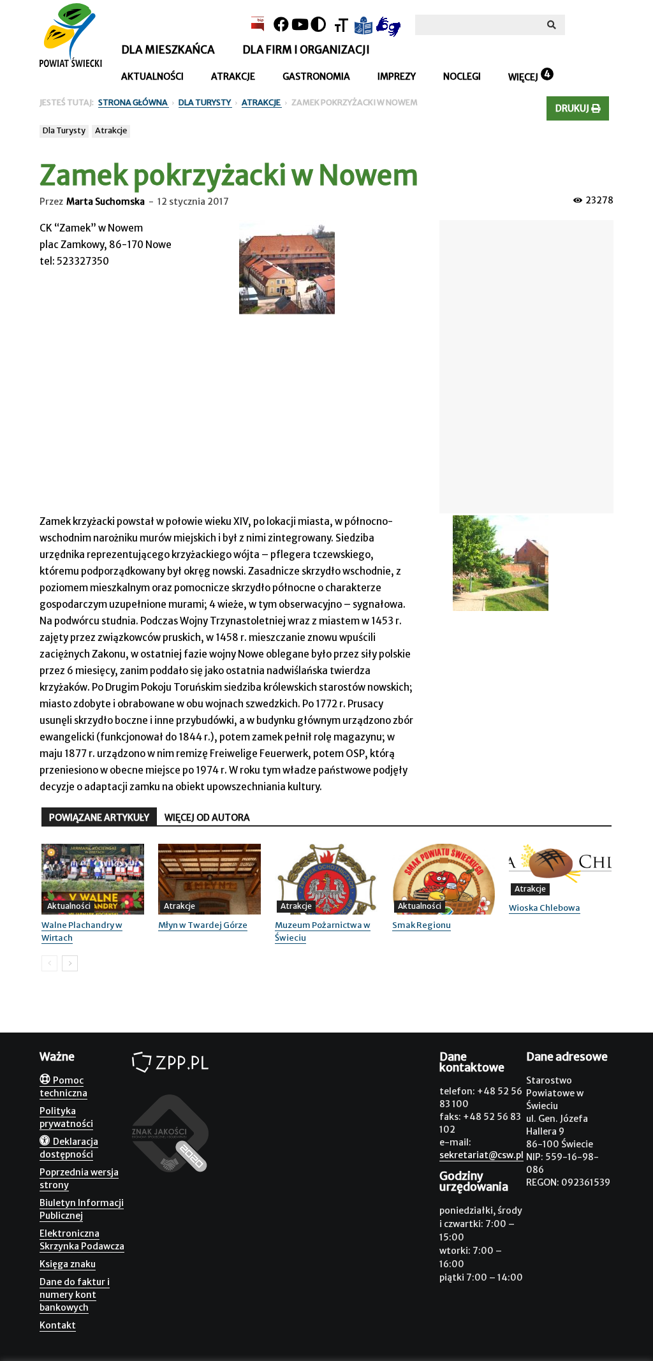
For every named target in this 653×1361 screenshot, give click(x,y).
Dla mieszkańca (168, 50)
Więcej (523, 77)
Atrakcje (233, 76)
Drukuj (573, 108)
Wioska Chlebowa (544, 907)
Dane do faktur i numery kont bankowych (75, 1294)
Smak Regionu (421, 925)
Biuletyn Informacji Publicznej (82, 1209)
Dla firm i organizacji (306, 50)
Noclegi (462, 76)
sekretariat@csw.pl (481, 1155)
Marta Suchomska (105, 201)
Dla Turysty (64, 130)
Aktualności (152, 76)
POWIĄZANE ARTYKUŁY (99, 817)
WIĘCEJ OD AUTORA (207, 817)
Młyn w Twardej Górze (202, 925)
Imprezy (397, 76)
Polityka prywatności (66, 1117)
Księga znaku (68, 1264)
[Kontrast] (318, 25)
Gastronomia (316, 76)
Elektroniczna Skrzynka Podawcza (82, 1240)
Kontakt (58, 1325)
